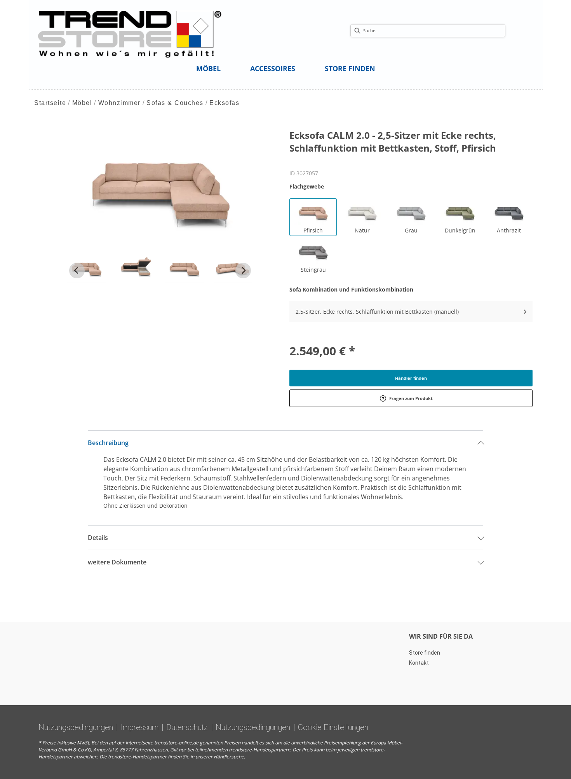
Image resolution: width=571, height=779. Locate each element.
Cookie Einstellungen (333, 727)
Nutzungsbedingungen (75, 727)
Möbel (82, 103)
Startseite (50, 103)
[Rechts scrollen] (243, 270)
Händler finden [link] (411, 378)
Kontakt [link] (419, 663)
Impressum (139, 727)
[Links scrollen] (77, 270)
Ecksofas (224, 103)
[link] (208, 68)
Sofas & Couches (175, 103)
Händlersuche (229, 756)
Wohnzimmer (119, 103)
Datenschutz (187, 727)
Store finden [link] (424, 653)
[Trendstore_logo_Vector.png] (130, 34)
